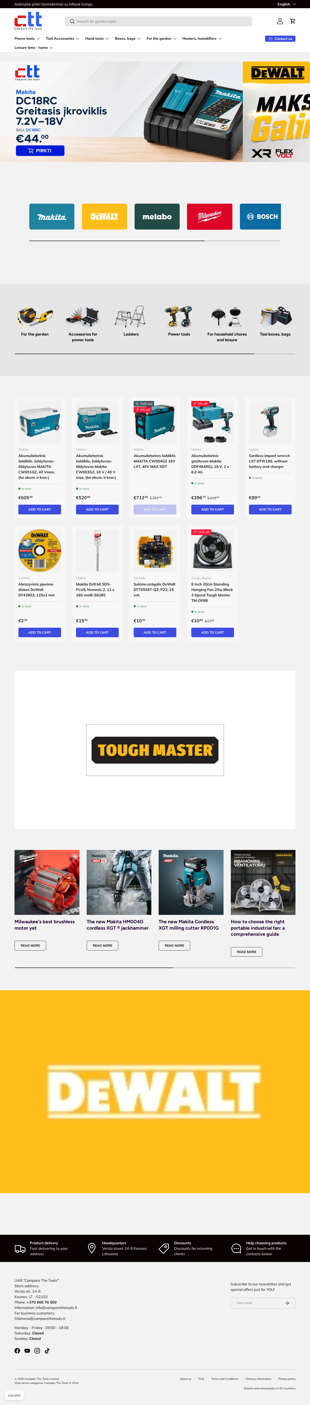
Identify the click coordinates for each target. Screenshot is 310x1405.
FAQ (201, 1378)
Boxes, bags (125, 38)
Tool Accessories (60, 38)
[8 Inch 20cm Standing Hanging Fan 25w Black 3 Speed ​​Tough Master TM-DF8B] (212, 550)
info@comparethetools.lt (56, 1307)
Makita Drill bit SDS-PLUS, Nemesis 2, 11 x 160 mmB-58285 (95, 589)
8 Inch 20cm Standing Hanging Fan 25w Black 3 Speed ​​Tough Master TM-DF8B (212, 592)
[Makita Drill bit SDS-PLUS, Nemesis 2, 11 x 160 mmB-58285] (97, 550)
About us (185, 1378)
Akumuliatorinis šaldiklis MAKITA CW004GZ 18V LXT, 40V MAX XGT (155, 461)
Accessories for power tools (83, 337)
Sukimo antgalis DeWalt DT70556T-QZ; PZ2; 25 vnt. (154, 589)
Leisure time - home (31, 47)
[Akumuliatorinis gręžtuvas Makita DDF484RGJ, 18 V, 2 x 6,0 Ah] (212, 422)
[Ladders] (131, 316)
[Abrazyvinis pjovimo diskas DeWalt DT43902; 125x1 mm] (39, 550)
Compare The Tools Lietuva (42, 1378)
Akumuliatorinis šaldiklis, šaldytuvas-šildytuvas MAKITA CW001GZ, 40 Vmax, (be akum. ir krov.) (36, 466)
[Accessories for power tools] (83, 316)
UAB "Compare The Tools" (37, 1280)
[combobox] (158, 21)
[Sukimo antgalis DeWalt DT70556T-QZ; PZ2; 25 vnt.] (155, 550)
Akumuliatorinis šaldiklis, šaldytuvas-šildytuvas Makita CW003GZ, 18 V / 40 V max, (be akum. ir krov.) (96, 466)
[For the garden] (35, 316)
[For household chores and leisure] (227, 316)
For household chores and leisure (227, 337)
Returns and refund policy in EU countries (269, 1388)
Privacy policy (286, 1378)
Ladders (131, 334)
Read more (30, 945)
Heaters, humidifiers (199, 38)
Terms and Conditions (225, 1378)
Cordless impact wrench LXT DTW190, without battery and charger (269, 461)
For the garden (159, 38)
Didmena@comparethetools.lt (40, 1318)
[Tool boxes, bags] (275, 316)
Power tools (25, 38)
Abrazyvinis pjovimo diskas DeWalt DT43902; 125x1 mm (36, 589)
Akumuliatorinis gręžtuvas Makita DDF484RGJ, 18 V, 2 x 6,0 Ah (210, 463)
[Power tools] (179, 316)
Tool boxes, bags (275, 334)
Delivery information (258, 1378)
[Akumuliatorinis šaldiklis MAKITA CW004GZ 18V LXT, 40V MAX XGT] (155, 422)
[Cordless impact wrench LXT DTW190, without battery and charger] (270, 422)
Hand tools (94, 38)
